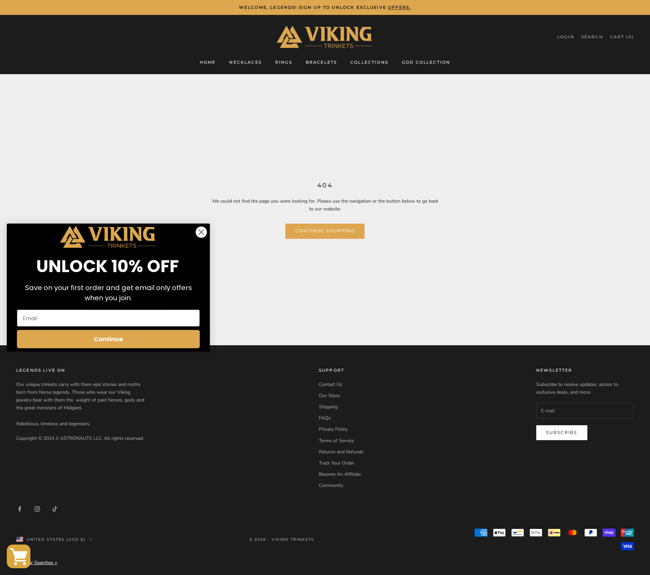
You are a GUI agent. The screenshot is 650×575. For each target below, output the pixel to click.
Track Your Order (336, 463)
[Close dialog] (201, 232)
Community (331, 485)
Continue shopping (325, 231)
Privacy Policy (333, 429)
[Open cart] (18, 556)
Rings (283, 61)
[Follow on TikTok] (54, 509)
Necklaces (245, 61)
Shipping (328, 407)
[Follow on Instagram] (37, 509)
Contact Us (330, 384)
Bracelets (321, 61)
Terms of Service (336, 440)
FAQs (325, 418)
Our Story (329, 395)
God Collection (426, 61)
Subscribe (562, 433)
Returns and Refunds (341, 452)
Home (208, 61)
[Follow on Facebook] (19, 509)
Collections (369, 61)
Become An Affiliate (340, 474)
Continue (108, 339)
